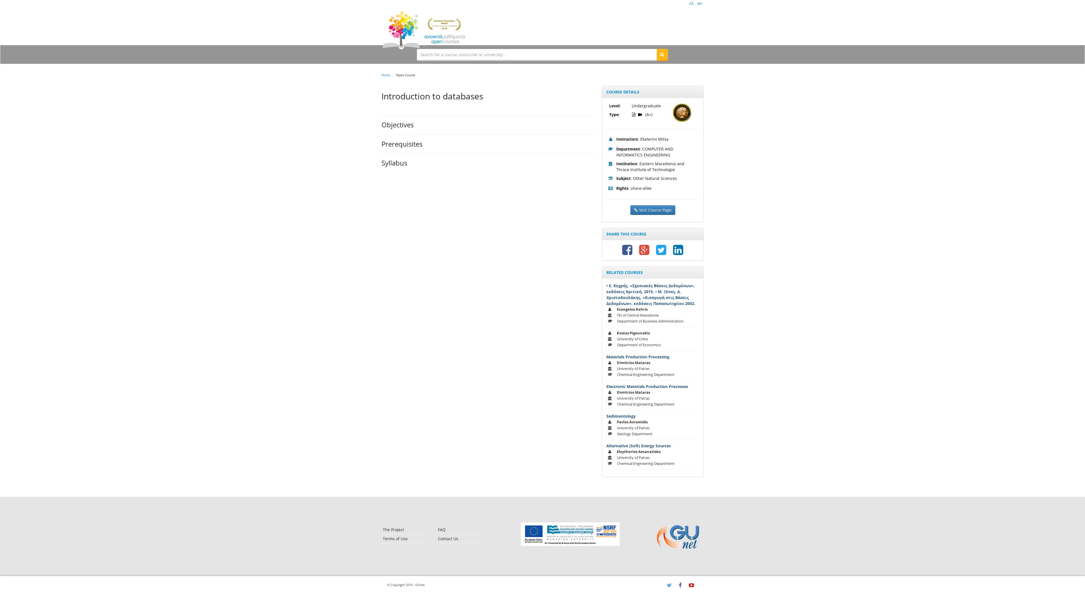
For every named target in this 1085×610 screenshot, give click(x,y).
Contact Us (448, 538)
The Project (393, 529)
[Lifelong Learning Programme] (570, 534)
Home (385, 75)
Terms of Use (395, 538)
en (699, 3)
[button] (662, 54)
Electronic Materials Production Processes (647, 386)
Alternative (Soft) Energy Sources (638, 445)
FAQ (442, 529)
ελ (691, 3)
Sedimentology (621, 416)
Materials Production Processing (637, 357)
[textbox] (537, 54)
